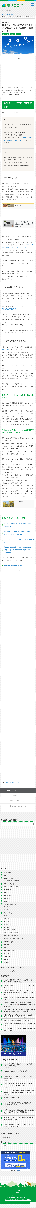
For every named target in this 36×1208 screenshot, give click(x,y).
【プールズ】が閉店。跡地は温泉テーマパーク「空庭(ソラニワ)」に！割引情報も (19, 1064)
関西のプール (7, 942)
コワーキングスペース (10, 886)
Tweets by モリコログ (7, 1137)
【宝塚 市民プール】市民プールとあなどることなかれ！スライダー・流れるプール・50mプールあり (19, 1016)
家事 (5, 959)
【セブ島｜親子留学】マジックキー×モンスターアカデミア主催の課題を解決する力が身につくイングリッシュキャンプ (19, 992)
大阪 (5, 918)
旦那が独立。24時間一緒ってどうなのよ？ (16, 565)
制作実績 (6, 962)
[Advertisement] (18, 72)
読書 (5, 947)
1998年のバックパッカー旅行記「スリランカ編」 (17, 1020)
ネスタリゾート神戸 (9, 929)
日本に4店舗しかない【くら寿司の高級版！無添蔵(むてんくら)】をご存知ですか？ (19, 1118)
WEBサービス (7, 950)
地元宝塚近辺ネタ (8, 904)
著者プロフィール (18, 1192)
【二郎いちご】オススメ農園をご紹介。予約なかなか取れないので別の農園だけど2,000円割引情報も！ (19, 1111)
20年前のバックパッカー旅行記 (12, 938)
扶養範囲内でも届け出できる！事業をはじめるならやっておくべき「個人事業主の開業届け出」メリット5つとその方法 (19, 549)
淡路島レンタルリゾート (10, 932)
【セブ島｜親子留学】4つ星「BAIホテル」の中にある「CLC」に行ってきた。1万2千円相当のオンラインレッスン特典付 (19, 1004)
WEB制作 (6, 924)
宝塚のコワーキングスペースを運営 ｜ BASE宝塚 (18, 1200)
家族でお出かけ (8, 913)
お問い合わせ (18, 1190)
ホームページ (5, 349)
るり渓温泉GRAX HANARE (11, 880)
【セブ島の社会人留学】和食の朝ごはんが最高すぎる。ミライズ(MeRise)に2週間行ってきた (19, 980)
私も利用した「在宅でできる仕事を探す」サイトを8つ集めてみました (19, 998)
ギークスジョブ (10, 247)
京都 (5, 915)
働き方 (12, 34)
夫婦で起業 (5, 34)
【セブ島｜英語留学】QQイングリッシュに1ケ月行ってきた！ (19, 986)
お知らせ (6, 956)
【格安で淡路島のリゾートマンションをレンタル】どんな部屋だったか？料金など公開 (19, 1125)
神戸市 (6, 906)
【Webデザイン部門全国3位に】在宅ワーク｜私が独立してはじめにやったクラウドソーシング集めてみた (19, 1010)
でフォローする (19, 795)
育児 (5, 921)
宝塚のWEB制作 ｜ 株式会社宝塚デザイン (18, 1197)
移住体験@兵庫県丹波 (10, 935)
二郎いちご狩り (8, 884)
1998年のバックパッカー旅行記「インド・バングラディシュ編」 (19, 1024)
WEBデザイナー (8, 872)
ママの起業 (7, 898)
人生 (18, 34)
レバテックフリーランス (23, 247)
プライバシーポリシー (18, 1195)
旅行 (5, 927)
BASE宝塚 (6, 889)
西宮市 (6, 909)
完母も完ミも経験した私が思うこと (13, 1097)
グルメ (5, 953)
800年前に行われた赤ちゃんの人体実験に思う (16, 1071)
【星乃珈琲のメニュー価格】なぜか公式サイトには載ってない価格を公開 (19, 1077)
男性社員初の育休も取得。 (9, 309)
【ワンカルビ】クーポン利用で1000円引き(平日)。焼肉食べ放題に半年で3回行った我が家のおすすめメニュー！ (19, 1091)
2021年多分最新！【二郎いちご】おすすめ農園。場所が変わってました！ (19, 1029)
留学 (5, 892)
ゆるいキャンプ (8, 878)
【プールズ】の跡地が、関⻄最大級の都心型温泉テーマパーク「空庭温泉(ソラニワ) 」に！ (19, 1103)
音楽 (5, 875)
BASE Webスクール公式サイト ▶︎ (10, 971)
